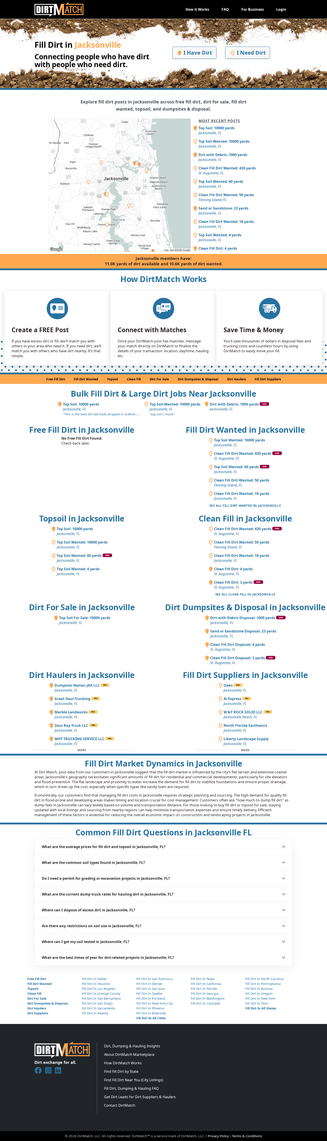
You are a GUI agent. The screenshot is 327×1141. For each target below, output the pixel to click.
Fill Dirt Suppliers (268, 379)
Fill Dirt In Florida (204, 989)
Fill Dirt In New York (260, 998)
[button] (163, 846)
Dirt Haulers (236, 379)
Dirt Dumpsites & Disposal (198, 379)
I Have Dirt (197, 52)
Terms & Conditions (247, 1136)
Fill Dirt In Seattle (149, 993)
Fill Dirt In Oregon (258, 993)
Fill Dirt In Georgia (204, 993)
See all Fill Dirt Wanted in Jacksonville (245, 505)
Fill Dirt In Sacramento (98, 1008)
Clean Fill (134, 379)
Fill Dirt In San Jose (150, 989)
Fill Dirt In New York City (154, 1003)
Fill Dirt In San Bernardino (101, 998)
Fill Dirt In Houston (96, 984)
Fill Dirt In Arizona (258, 989)
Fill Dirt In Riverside (151, 1013)
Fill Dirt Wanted (86, 379)
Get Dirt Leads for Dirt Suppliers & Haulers (140, 1096)
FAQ (225, 9)
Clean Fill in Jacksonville (245, 518)
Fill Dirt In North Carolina (264, 979)
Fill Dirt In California (206, 984)
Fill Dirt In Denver (149, 984)
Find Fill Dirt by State (121, 1071)
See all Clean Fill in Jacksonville (245, 594)
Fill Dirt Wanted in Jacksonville (245, 429)
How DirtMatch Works (123, 1063)
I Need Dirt (250, 52)
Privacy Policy (218, 1136)
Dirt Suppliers (37, 1013)
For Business (252, 9)
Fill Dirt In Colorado (205, 1003)
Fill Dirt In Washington (208, 998)
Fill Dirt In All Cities (151, 1018)
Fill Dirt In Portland (150, 998)
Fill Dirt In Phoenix (150, 1008)
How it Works (197, 9)
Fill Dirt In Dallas (94, 979)
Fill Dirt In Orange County (101, 993)
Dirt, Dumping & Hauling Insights (132, 1046)
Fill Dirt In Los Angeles (98, 989)
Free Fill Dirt (55, 379)
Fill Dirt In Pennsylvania (263, 984)
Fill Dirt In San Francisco (154, 979)
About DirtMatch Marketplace (129, 1054)
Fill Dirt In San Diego (97, 1003)
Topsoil (112, 379)
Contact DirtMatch (119, 1105)
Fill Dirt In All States (260, 1008)
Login (281, 9)
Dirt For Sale (159, 379)
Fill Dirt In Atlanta (95, 1013)
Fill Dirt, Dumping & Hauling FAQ (131, 1088)
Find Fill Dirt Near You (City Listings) (133, 1079)
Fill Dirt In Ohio (256, 1003)
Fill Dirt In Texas (203, 979)
